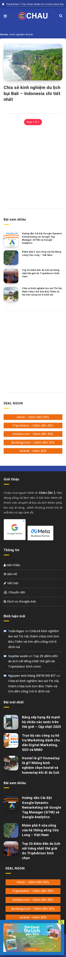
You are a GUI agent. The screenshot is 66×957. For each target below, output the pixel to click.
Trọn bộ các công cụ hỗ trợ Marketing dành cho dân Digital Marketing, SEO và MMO (41, 743)
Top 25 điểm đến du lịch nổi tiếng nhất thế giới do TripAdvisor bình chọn (40, 273)
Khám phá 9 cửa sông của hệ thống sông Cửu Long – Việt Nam (41, 253)
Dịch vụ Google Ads (21, 601)
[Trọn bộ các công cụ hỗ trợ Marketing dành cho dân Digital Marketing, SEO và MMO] (11, 740)
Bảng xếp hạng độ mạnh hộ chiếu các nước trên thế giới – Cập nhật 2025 (41, 722)
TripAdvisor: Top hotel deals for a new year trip (35, 4)
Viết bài (12, 583)
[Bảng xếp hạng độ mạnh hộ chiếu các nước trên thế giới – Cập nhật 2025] (11, 722)
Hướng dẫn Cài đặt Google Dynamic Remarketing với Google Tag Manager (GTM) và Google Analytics (42, 238)
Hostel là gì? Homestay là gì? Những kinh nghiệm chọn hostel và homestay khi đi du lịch (41, 765)
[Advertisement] (33, 166)
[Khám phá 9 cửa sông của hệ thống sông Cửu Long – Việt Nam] (11, 257)
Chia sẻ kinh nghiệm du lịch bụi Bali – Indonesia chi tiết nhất (32, 93)
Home (4, 34)
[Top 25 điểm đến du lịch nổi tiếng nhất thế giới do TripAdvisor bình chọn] (11, 276)
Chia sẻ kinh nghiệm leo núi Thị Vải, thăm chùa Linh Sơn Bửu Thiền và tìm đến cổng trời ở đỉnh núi (42, 291)
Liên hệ (11, 574)
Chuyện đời (16, 592)
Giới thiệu (13, 565)
